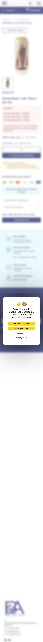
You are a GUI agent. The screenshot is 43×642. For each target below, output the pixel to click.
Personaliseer (21, 333)
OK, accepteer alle (21, 324)
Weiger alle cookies (21, 328)
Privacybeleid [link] (21, 338)
